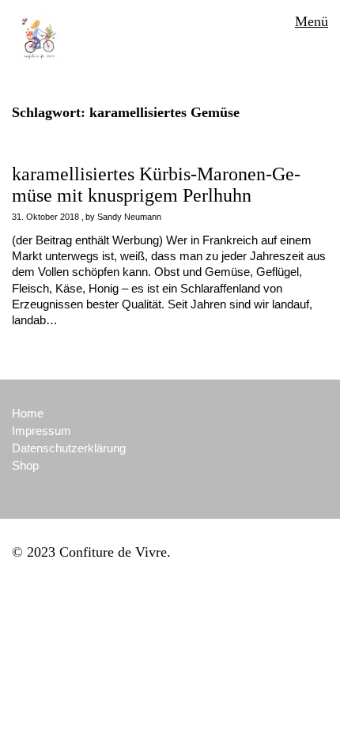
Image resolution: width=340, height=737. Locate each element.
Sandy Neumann (129, 216)
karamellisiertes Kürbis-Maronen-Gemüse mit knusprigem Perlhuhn (156, 184)
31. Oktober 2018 (45, 216)
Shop (25, 465)
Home (27, 413)
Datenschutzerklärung (69, 448)
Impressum (41, 430)
